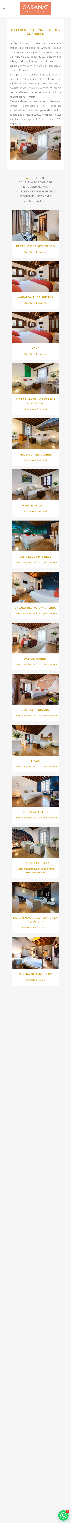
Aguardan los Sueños (35, 297)
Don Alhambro (35, 658)
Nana (35, 348)
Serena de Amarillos (35, 974)
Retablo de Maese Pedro (35, 246)
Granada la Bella (36, 863)
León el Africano (35, 709)
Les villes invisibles (35, 556)
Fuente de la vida (35, 505)
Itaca (35, 761)
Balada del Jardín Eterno (35, 607)
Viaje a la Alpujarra (35, 454)
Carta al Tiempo (36, 811)
